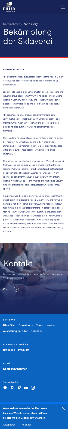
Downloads (26, 325)
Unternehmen (11, 24)
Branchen (9, 349)
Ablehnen (26, 424)
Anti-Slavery (31, 24)
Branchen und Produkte (15, 344)
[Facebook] (5, 388)
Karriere (50, 325)
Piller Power (9, 320)
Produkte (23, 349)
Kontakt (7, 363)
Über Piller (9, 325)
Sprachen (37, 331)
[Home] (9, 7)
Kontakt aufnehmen (15, 368)
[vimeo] (19, 388)
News (39, 325)
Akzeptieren (9, 424)
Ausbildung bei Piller (15, 331)
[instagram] (33, 388)
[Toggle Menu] (63, 7)
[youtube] (26, 388)
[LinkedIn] (12, 388)
